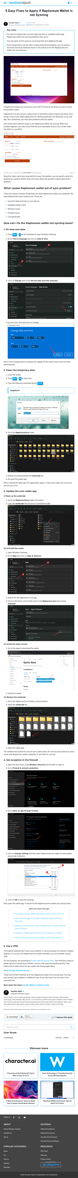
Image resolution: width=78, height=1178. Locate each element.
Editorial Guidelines (48, 1129)
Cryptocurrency (42, 985)
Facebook (14, 1117)
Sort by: (59, 1038)
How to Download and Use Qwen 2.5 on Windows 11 (38, 937)
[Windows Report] (20, 3)
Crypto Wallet (29, 985)
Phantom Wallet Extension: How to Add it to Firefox (38, 933)
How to (6, 1159)
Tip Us (6, 1137)
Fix (5, 1155)
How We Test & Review (49, 1137)
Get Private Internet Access (17, 971)
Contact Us (8, 1133)
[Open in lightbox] (39, 152)
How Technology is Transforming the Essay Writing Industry (57, 1074)
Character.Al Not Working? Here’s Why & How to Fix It (39, 914)
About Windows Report (12, 1129)
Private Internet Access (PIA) (42, 961)
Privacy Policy (46, 1159)
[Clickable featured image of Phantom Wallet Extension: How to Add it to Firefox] (57, 1090)
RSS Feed (44, 1151)
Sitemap (44, 1155)
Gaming (6, 1163)
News (6, 1151)
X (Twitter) (19, 1117)
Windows (7, 1167)
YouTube (25, 1117)
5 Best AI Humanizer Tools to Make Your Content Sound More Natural (20, 1102)
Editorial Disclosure (48, 1133)
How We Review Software (50, 1141)
